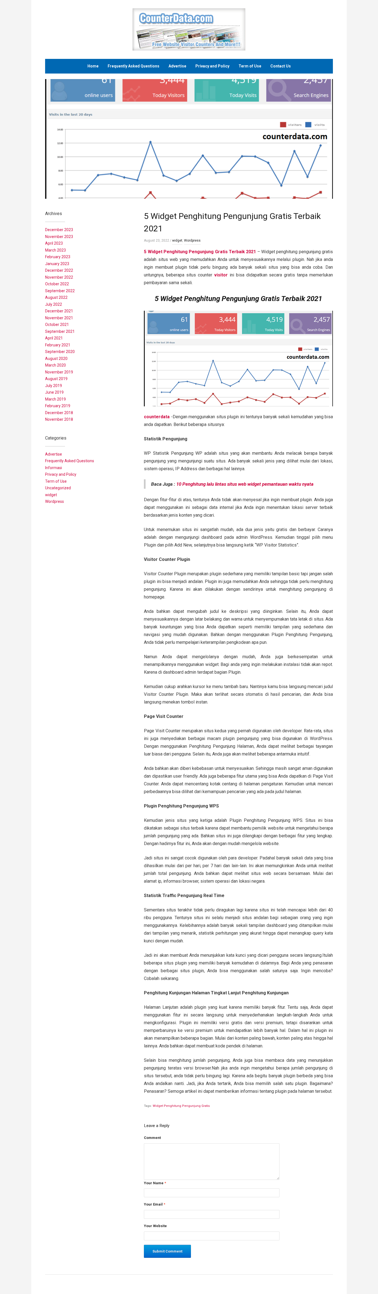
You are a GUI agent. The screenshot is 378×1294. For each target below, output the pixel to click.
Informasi (53, 468)
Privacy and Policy (212, 66)
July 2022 (53, 304)
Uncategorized (58, 488)
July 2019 (53, 385)
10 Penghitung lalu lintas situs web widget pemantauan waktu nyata (245, 484)
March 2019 (55, 399)
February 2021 (57, 345)
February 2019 (57, 406)
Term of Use (250, 66)
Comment (152, 1138)
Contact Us (280, 66)
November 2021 (59, 318)
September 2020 (60, 351)
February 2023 (57, 257)
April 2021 (54, 338)
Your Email (154, 1204)
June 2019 (54, 392)
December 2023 (59, 230)
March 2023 (55, 250)
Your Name (155, 1183)
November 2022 (59, 277)
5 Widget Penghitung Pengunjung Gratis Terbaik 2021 (200, 251)
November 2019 (59, 372)
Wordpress (192, 240)
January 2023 (57, 264)
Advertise (177, 66)
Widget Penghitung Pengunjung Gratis (181, 1106)
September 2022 (60, 291)
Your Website (155, 1226)
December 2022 (59, 270)
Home (93, 66)
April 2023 (54, 243)
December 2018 (59, 413)
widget (177, 240)
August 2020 (56, 358)
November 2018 (59, 419)
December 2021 (59, 311)
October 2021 (57, 324)
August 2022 (56, 297)
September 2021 (60, 331)
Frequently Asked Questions (133, 66)
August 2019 (56, 379)
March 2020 (55, 365)
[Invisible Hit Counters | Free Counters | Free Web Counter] (189, 29)
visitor (221, 275)
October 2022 (57, 284)
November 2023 (59, 236)
